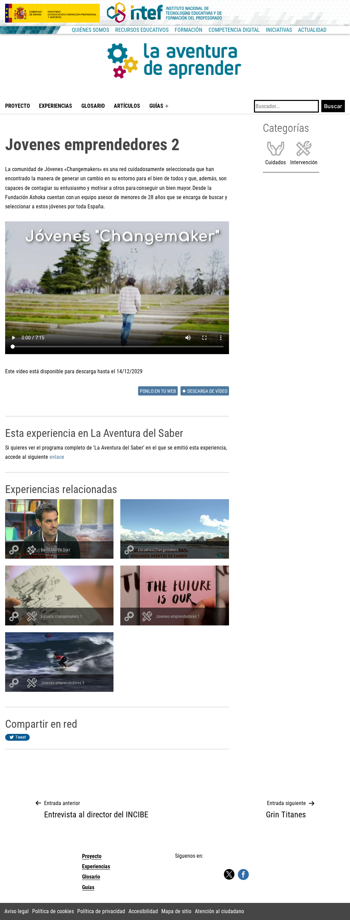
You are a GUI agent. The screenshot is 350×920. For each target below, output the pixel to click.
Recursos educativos (142, 30)
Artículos (127, 106)
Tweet (20, 737)
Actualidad (312, 30)
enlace (57, 457)
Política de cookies (53, 911)
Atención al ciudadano (219, 911)
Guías (156, 106)
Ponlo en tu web (158, 391)
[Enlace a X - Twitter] (229, 874)
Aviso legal (16, 911)
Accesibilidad (143, 911)
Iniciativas (279, 30)
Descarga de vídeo (207, 391)
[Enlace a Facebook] (243, 874)
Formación (188, 30)
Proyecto (17, 106)
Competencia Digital (234, 30)
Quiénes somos (90, 30)
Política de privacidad (101, 911)
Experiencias (55, 106)
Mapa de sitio (176, 911)
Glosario (93, 106)
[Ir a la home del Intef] (164, 13)
